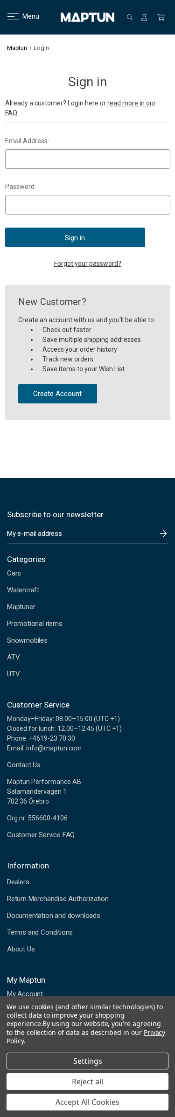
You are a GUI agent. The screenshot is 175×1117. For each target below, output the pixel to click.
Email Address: (27, 141)
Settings (87, 1061)
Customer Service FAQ (41, 835)
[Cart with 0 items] (161, 17)
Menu (25, 16)
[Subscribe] (163, 533)
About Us (21, 949)
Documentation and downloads (53, 915)
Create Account (57, 393)
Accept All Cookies (87, 1102)
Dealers (18, 882)
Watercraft (23, 590)
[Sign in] (144, 17)
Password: (20, 186)
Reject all (87, 1081)
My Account (25, 994)
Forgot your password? (87, 263)
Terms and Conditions (40, 932)
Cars (14, 573)
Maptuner (21, 607)
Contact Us (24, 765)
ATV (13, 657)
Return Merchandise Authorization (58, 899)
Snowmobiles (27, 640)
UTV (13, 674)
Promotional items (35, 623)
